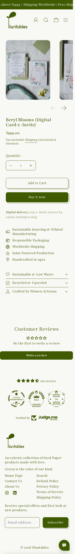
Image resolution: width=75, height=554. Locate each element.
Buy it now (37, 197)
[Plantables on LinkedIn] (15, 493)
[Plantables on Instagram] (7, 493)
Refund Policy (47, 481)
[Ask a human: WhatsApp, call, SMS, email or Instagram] (64, 545)
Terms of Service (49, 492)
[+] (31, 165)
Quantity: (13, 155)
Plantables (40, 547)
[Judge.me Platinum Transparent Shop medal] (16, 398)
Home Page (14, 475)
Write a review (36, 355)
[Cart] (56, 20)
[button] (46, 20)
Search (42, 475)
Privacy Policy (47, 486)
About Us (12, 486)
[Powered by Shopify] (36, 20)
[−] (10, 165)
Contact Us (13, 481)
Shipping (31, 140)
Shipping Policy (48, 497)
